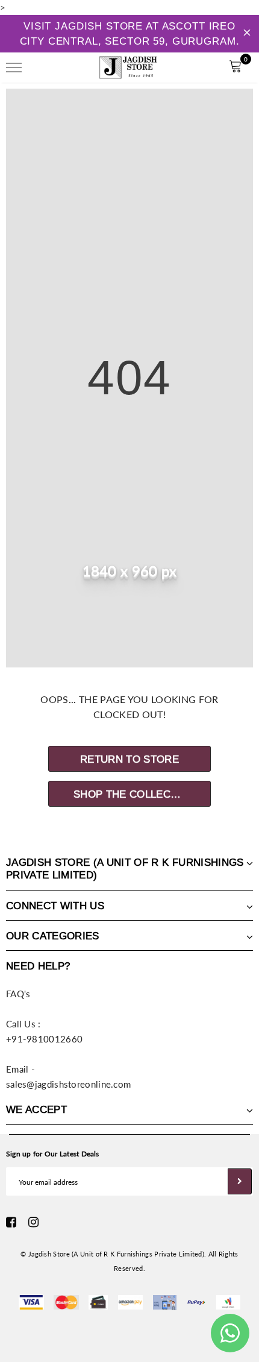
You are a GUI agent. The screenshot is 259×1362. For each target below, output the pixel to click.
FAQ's (18, 993)
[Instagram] (33, 1222)
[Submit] (240, 1181)
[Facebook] (11, 1222)
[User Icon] (208, 68)
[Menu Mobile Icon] (14, 68)
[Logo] (128, 65)
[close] (247, 34)
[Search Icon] (47, 67)
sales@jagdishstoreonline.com (68, 1084)
